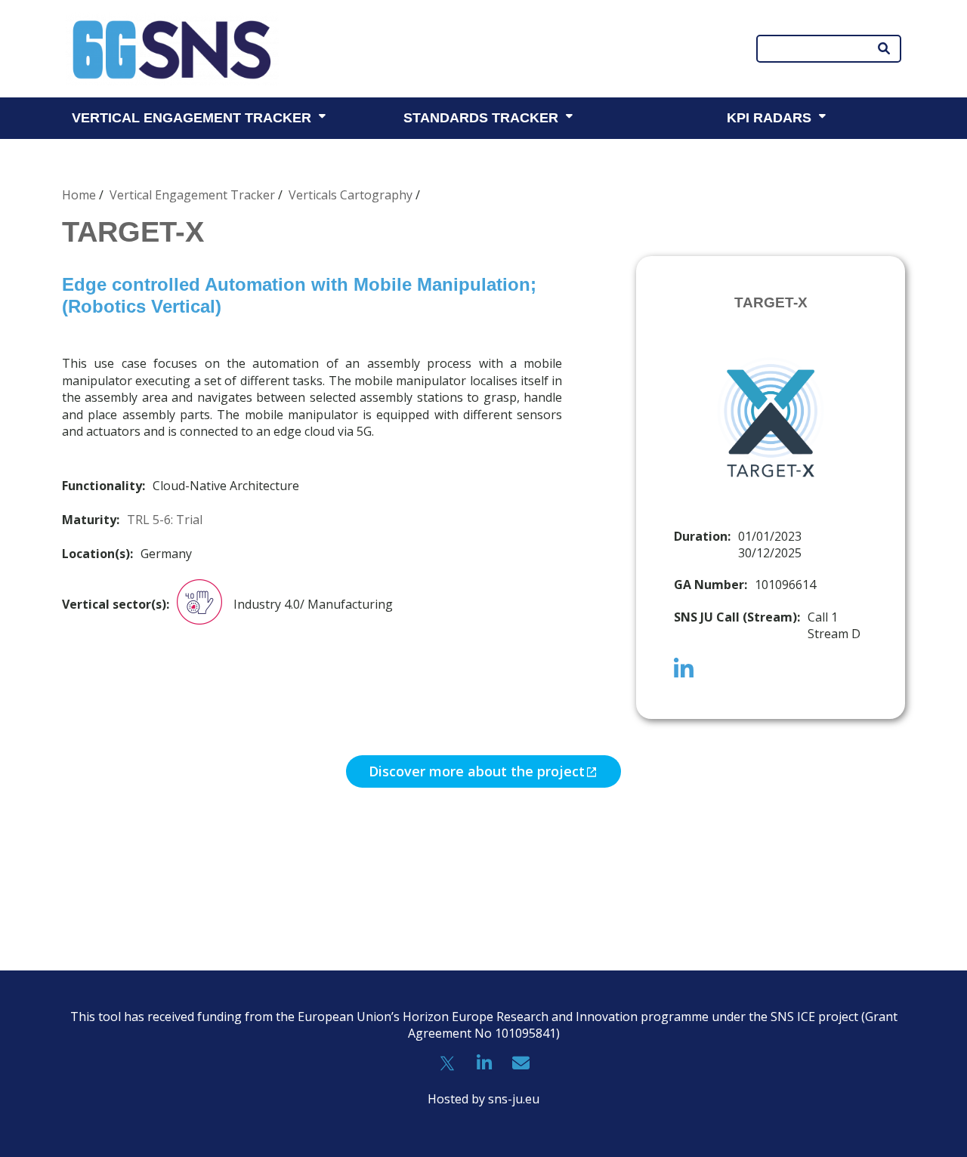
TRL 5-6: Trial (164, 519)
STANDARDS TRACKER (480, 117)
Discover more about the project (477, 771)
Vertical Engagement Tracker (192, 195)
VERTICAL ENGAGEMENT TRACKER (191, 117)
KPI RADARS (769, 117)
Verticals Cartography (350, 195)
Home (79, 195)
